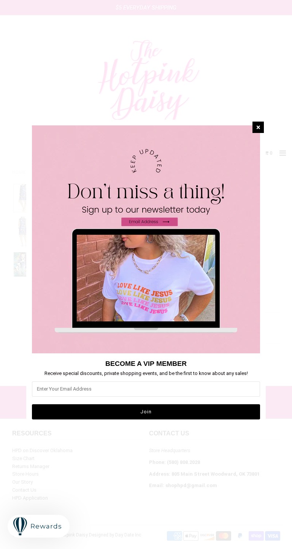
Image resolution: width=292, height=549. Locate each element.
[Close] (258, 127)
